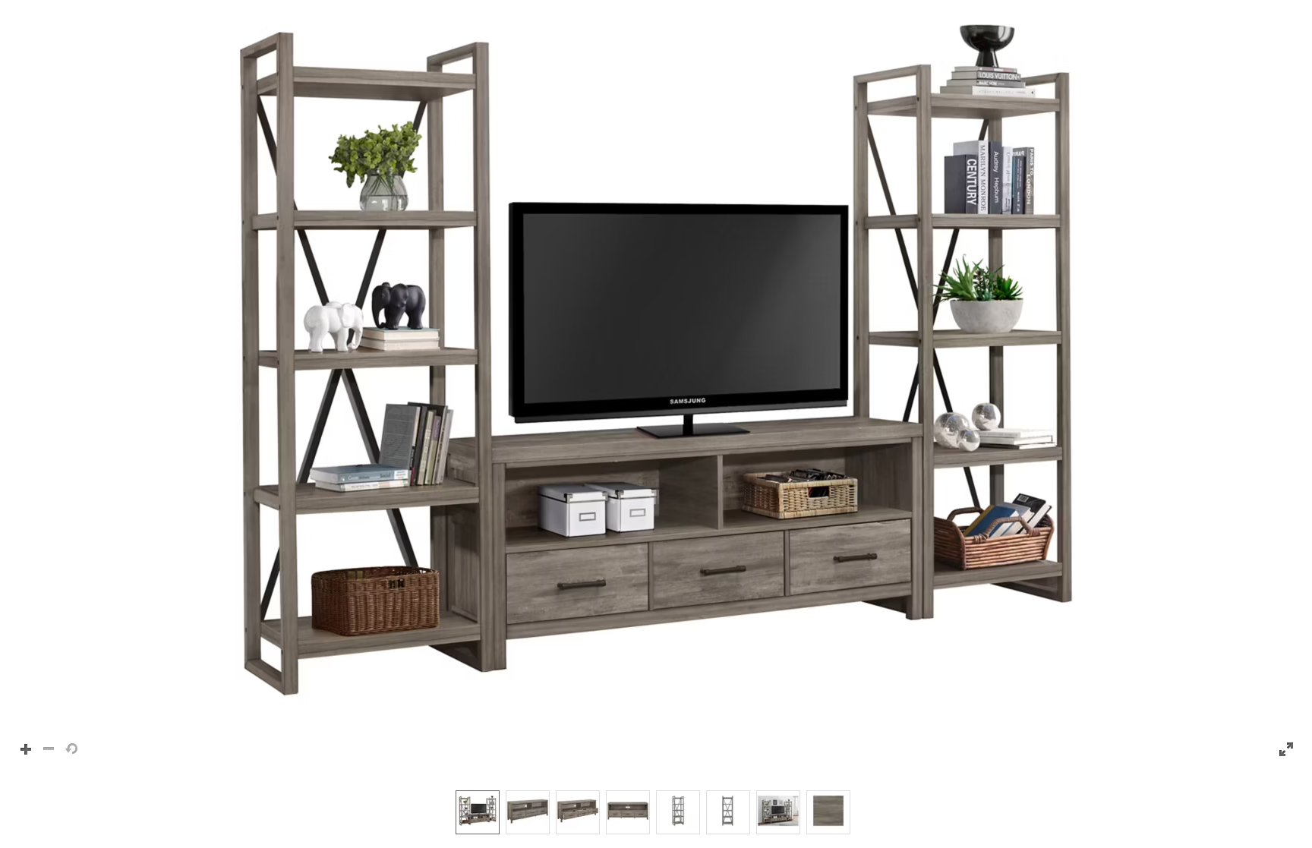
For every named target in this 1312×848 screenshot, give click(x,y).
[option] (478, 812)
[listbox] (656, 811)
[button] (656, 387)
